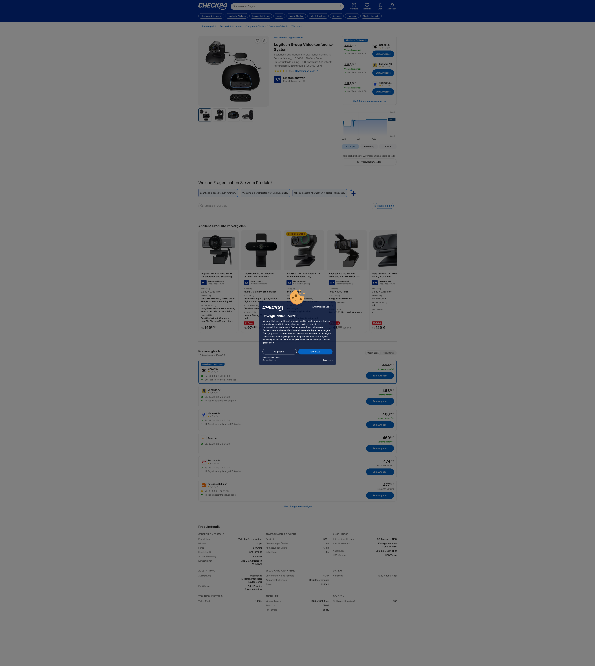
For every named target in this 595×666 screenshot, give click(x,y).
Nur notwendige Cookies (322, 307)
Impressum (328, 360)
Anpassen (279, 351)
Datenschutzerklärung (271, 357)
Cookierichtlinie (269, 360)
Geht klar (315, 351)
